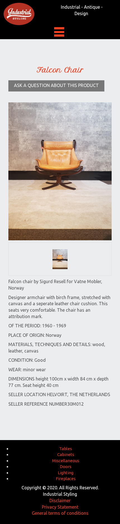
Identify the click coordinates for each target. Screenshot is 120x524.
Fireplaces (66, 478)
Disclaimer (60, 500)
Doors (65, 466)
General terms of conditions (60, 513)
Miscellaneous (65, 460)
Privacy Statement (60, 506)
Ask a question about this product (56, 85)
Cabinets (65, 454)
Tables (65, 448)
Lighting (65, 472)
